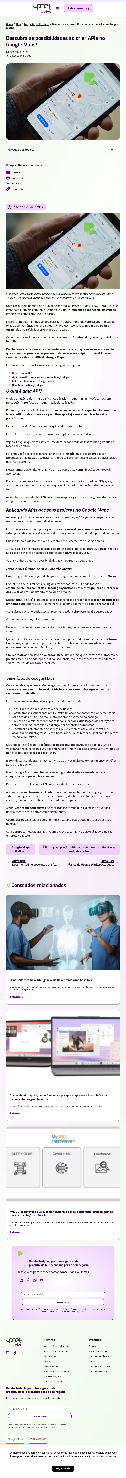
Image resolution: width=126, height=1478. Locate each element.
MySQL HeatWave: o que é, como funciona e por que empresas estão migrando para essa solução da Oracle (61, 1213)
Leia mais (16, 997)
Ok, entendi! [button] (63, 1468)
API (44, 847)
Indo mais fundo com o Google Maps (33, 381)
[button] (57, 8)
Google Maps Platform (36, 24)
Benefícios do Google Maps (27, 385)
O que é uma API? (22, 373)
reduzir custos (79, 851)
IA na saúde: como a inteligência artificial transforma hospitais (51, 980)
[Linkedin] (7, 1352)
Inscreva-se (63, 1302)
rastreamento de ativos (98, 847)
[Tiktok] (15, 1352)
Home (9, 24)
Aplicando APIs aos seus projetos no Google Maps (40, 377)
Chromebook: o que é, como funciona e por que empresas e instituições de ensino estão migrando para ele (58, 1097)
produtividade (70, 847)
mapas (53, 847)
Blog (18, 24)
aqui (17, 831)
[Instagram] (22, 1352)
